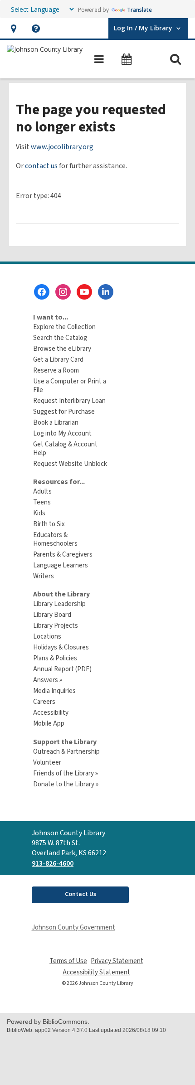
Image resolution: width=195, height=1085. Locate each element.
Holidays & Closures (61, 647)
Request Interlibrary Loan (69, 401)
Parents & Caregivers (63, 554)
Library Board (52, 615)
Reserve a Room (56, 370)
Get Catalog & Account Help (65, 449)
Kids (39, 513)
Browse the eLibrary (62, 349)
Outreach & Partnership (66, 751)
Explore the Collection (64, 327)
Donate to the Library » (65, 784)
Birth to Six (49, 524)
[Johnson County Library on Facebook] (41, 292)
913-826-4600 (52, 863)
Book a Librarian (55, 422)
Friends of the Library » (65, 773)
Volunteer (47, 762)
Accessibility (50, 712)
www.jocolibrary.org (62, 147)
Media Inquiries (54, 691)
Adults (42, 491)
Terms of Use (68, 961)
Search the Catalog (60, 338)
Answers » (47, 680)
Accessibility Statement (96, 972)
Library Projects (55, 625)
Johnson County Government (73, 927)
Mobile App (48, 723)
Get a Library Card (58, 359)
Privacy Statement (117, 961)
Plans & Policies (55, 658)
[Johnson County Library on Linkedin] (105, 292)
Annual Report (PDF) (62, 669)
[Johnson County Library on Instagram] (63, 292)
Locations (47, 636)
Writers (43, 576)
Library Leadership (59, 604)
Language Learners (60, 565)
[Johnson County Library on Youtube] (84, 292)
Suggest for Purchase (64, 412)
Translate (139, 10)
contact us (41, 166)
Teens (42, 502)
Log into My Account (62, 433)
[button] (13, 28)
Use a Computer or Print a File (69, 386)
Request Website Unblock (70, 464)
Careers (44, 702)
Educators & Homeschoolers (55, 539)
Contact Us (80, 894)
